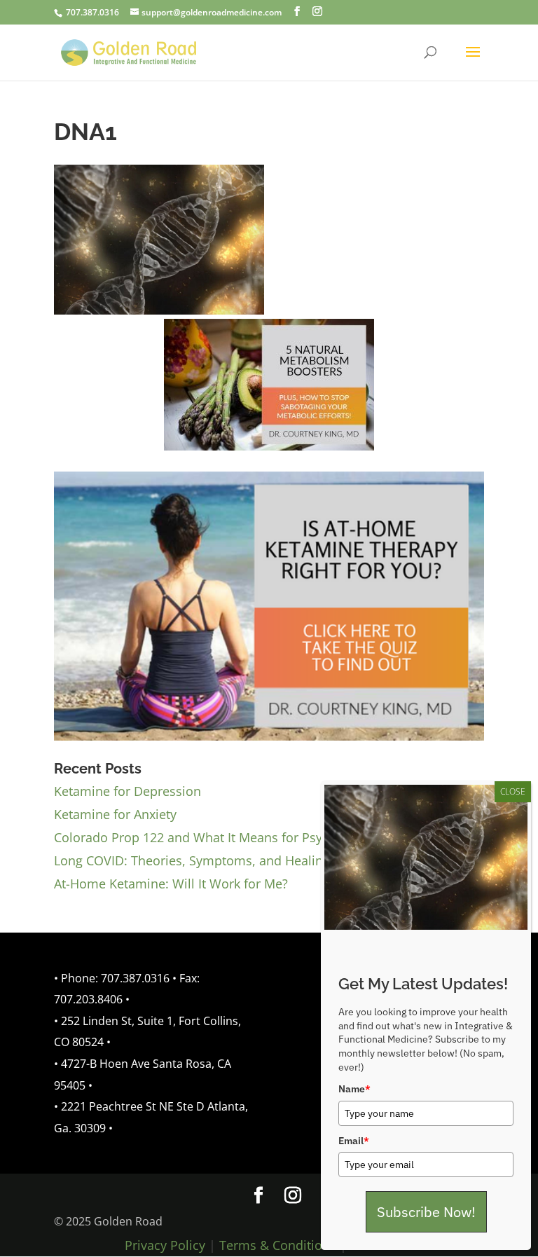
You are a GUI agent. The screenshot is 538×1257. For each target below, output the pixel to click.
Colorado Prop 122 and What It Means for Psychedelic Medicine (241, 837)
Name (354, 1089)
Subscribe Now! (426, 1211)
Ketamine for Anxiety (115, 814)
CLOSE (512, 791)
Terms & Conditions (277, 1245)
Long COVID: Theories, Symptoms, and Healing (192, 860)
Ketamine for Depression (127, 791)
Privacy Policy (165, 1245)
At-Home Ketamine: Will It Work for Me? (171, 883)
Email (353, 1140)
